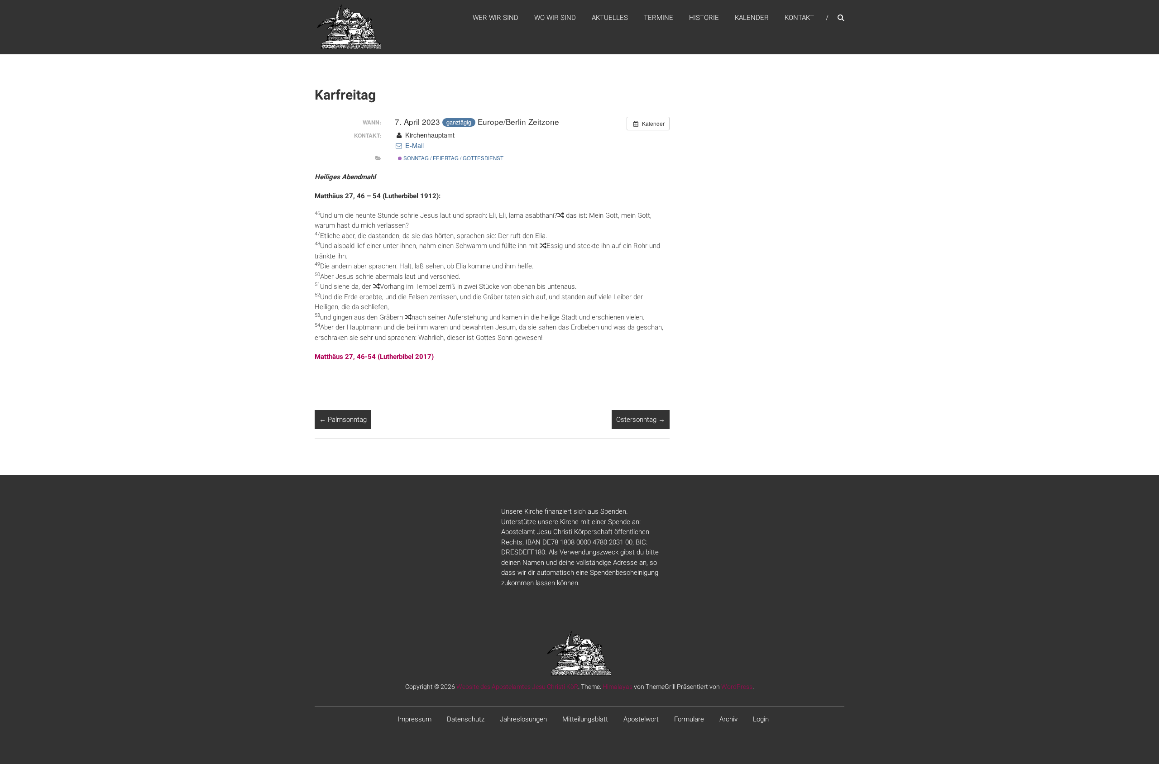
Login (761, 719)
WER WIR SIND (495, 18)
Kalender (752, 18)
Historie (704, 18)
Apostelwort (641, 719)
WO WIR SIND (555, 18)
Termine (658, 18)
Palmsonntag (343, 419)
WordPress (736, 686)
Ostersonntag (640, 419)
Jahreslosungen (523, 719)
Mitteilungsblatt (585, 719)
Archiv (728, 719)
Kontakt (799, 18)
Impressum (414, 719)
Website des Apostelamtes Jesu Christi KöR (517, 686)
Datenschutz (465, 719)
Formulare (689, 719)
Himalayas (617, 686)
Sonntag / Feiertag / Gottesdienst (452, 158)
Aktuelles (610, 18)
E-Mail (413, 145)
